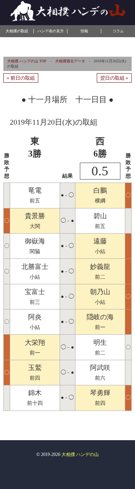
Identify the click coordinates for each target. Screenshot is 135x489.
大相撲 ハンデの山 (80, 454)
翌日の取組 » (114, 78)
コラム (118, 31)
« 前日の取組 (21, 78)
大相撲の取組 (17, 31)
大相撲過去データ (70, 61)
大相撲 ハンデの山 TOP (26, 61)
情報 (84, 31)
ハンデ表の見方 (51, 31)
